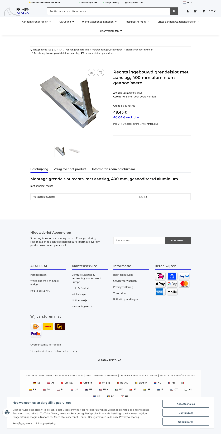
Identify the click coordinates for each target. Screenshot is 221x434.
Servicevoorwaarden (125, 280)
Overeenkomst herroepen (45, 344)
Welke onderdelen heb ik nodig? (44, 282)
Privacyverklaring (129, 417)
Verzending (152, 124)
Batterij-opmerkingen (125, 299)
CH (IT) (106, 382)
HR (126, 396)
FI (162, 389)
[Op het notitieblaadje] (100, 72)
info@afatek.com (135, 2)
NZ (90, 389)
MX (121, 389)
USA (105, 389)
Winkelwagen (79, 294)
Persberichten (38, 274)
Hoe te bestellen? (40, 290)
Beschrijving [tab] (39, 169)
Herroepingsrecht (82, 306)
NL (159, 382)
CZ (176, 389)
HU (190, 389)
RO (112, 396)
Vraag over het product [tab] (70, 169)
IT (187, 382)
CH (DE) (69, 382)
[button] (187, 11)
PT (135, 389)
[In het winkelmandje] (33, 64)
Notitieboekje (79, 300)
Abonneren (177, 240)
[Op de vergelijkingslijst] (91, 72)
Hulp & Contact (80, 288)
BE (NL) (124, 382)
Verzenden (119, 293)
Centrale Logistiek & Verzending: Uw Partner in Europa (87, 278)
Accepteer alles (186, 403)
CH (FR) (87, 382)
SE (149, 389)
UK (76, 389)
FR (173, 382)
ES (34, 389)
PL (62, 389)
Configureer (186, 412)
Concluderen (186, 421)
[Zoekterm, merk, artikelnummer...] (174, 11)
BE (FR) (143, 382)
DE (38, 382)
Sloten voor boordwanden (141, 96)
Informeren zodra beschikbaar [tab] (113, 169)
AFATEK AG (115, 360)
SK (98, 396)
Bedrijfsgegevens (22, 423)
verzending (72, 351)
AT (52, 382)
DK (48, 389)
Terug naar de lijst (42, 49)
